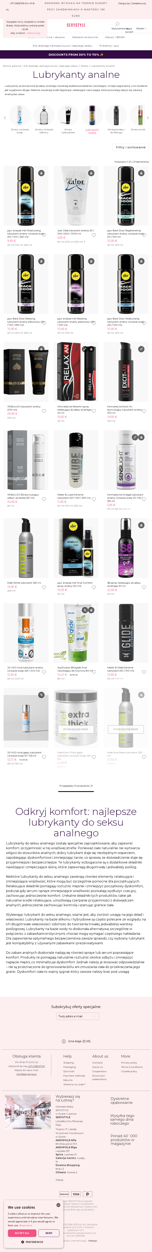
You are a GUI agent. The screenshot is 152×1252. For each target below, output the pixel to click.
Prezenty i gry (109, 45)
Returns (67, 1080)
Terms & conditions (131, 1066)
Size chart (69, 1071)
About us (97, 1066)
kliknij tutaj (33, 32)
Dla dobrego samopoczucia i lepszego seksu (62, 45)
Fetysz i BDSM (115, 37)
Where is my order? (74, 1084)
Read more (25, 1225)
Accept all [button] (22, 1233)
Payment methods (74, 1075)
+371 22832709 (36, 1066)
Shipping (68, 1062)
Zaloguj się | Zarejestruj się (132, 3)
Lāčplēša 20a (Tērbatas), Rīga (69, 1123)
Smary (85, 66)
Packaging (69, 1066)
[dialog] (33, 1224)
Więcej (59, 1179)
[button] (33, 1242)
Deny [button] (49, 1233)
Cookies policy (129, 1071)
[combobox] (58, 1205)
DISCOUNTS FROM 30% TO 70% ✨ (76, 54)
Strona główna (12, 66)
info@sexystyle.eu (26, 1074)
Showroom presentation (99, 1077)
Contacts (97, 1062)
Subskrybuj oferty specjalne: (76, 1007)
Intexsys (92, 1240)
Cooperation (99, 1071)
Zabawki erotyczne (85, 37)
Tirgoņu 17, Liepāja (66, 1129)
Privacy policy (129, 1062)
